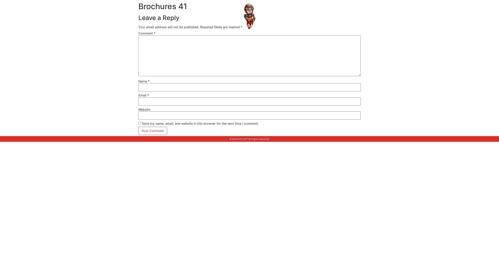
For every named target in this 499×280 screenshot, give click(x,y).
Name (144, 81)
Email (143, 95)
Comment (146, 33)
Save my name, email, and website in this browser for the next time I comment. (200, 123)
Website (144, 109)
